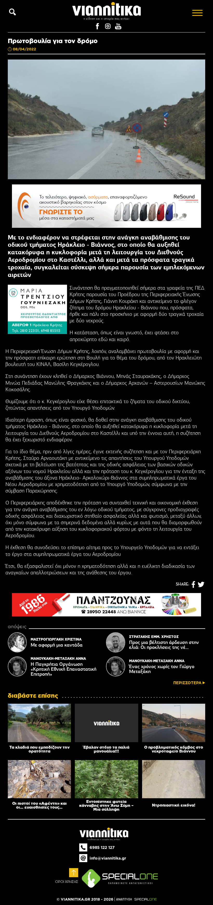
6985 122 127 (102, 847)
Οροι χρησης (66, 882)
